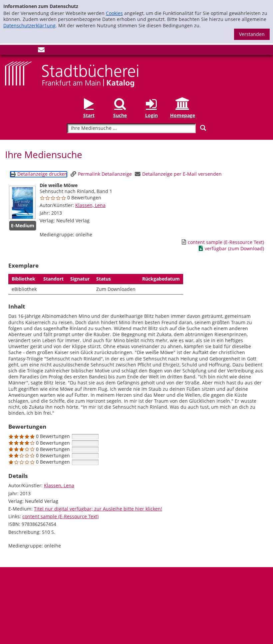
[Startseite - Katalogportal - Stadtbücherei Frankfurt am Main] (71, 74)
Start (89, 115)
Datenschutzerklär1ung (29, 25)
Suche (120, 115)
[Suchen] (203, 128)
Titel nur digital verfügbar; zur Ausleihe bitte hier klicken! (98, 509)
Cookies (114, 13)
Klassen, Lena (90, 205)
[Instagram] (19, 51)
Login (151, 115)
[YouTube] (30, 51)
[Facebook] (8, 51)
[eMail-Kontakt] (41, 51)
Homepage (182, 115)
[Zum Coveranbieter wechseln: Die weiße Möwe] (22, 202)
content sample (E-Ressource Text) (60, 516)
